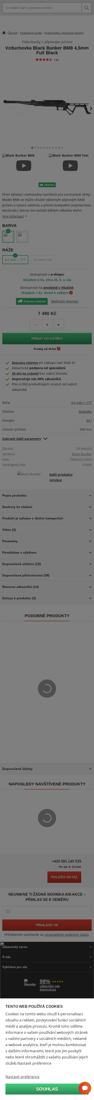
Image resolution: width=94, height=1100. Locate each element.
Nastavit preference (22, 1076)
